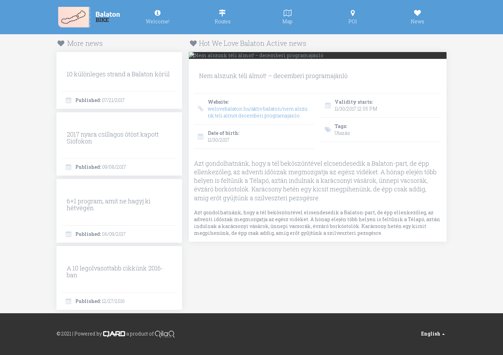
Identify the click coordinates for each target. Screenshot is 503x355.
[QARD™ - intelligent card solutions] (114, 333)
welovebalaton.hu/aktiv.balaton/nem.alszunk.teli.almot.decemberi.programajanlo (257, 109)
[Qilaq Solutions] (165, 333)
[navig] (157, 17)
